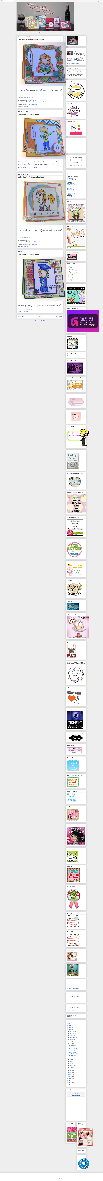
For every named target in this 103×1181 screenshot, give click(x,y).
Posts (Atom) (43, 320)
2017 (69, 1029)
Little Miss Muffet (32, 89)
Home (40, 316)
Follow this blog (76, 1095)
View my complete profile (73, 63)
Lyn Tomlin (69, 190)
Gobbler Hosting (69, 1016)
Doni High (69, 185)
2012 (69, 1078)
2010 (69, 1082)
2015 (69, 1072)
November (72, 1033)
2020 (69, 1023)
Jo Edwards (69, 187)
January (72, 1067)
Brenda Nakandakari (72, 184)
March (71, 1063)
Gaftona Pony (39, 230)
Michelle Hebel (70, 192)
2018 (69, 1027)
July (71, 1041)
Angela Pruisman (71, 183)
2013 (69, 1076)
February (72, 1065)
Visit (73, 988)
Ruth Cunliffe (70, 194)
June (71, 1043)
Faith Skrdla (69, 196)
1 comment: (34, 309)
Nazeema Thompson (72, 193)
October (72, 1035)
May (71, 1059)
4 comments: (34, 104)
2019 (69, 1025)
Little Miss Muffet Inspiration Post (31, 40)
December (72, 1031)
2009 (69, 1084)
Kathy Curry (69, 177)
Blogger (59, 1178)
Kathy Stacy (69, 188)
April (71, 1061)
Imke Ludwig (70, 178)
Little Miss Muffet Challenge (28, 114)
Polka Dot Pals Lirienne (41, 90)
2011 (69, 1080)
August (71, 1039)
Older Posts (59, 316)
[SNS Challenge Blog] (76, 740)
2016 (69, 1070)
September (72, 1037)
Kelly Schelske (70, 189)
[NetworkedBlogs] (76, 1093)
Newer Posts (21, 316)
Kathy (76, 51)
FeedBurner (79, 165)
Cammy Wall (70, 181)
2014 (69, 1074)
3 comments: (34, 167)
